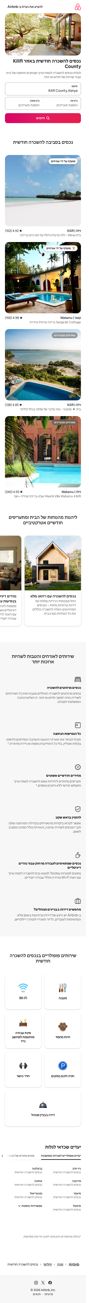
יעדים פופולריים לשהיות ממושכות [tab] (61, 1156)
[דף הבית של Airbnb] (78, 6)
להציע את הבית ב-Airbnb (25, 7)
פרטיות (48, 1294)
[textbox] (62, 105)
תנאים (37, 1294)
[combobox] (43, 90)
